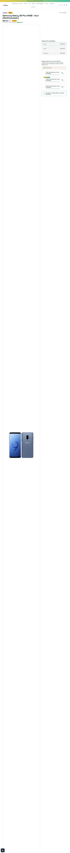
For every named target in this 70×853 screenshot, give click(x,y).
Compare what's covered (47, 67)
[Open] (3, 850)
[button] (21, 3)
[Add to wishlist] (65, 15)
